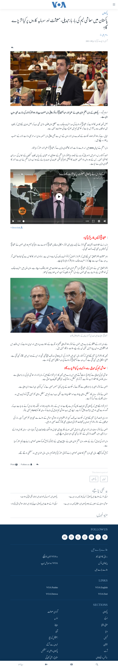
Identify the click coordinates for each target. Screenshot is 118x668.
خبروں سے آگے (52, 645)
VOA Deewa (52, 594)
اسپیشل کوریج (53, 638)
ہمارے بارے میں (101, 570)
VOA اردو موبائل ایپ (49, 563)
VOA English (101, 587)
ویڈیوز (56, 625)
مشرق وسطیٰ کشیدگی (51, 658)
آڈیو (57, 631)
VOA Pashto (52, 587)
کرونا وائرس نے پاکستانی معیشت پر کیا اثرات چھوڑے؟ (82, 174)
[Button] (12, 47)
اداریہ (56, 618)
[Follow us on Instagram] (84, 537)
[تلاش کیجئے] (97, 664)
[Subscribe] (64, 537)
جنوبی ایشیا (104, 625)
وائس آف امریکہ (98, 178)
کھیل (106, 638)
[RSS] (78, 537)
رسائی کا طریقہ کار (102, 557)
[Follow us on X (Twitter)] (98, 537)
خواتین (105, 645)
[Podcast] (71, 537)
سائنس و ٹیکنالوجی (102, 658)
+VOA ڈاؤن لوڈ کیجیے (50, 557)
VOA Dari (103, 594)
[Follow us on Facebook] (105, 537)
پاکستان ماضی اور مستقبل (49, 651)
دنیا (106, 631)
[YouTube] (71, 664)
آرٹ (106, 651)
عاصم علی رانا (104, 35)
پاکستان (105, 13)
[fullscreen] (93, 221)
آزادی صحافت (52, 612)
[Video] (46, 664)
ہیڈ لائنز (20, 664)
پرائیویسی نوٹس (103, 563)
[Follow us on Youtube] (91, 537)
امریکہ (106, 618)
